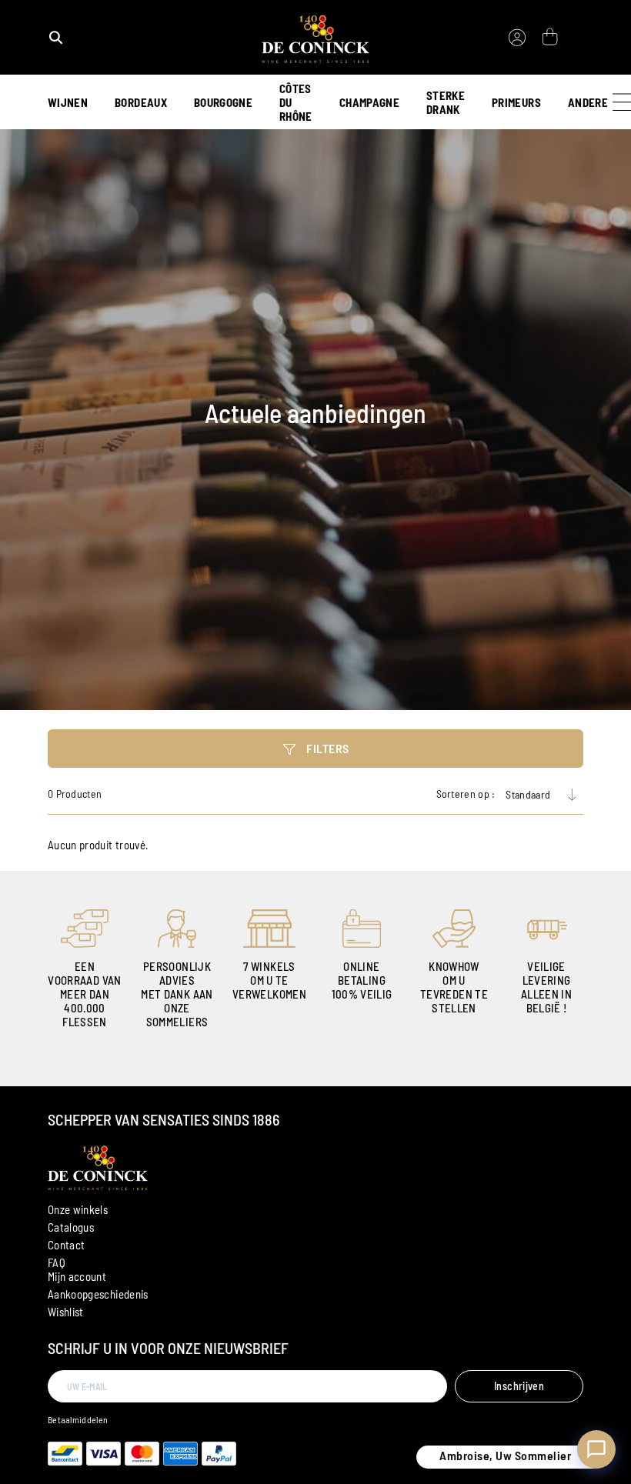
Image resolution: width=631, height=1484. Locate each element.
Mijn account (77, 1276)
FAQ (56, 1262)
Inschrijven (519, 1385)
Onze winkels (78, 1209)
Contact (66, 1245)
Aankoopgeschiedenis (98, 1294)
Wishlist (66, 1312)
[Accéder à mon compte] (517, 37)
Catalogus (71, 1227)
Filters (326, 748)
